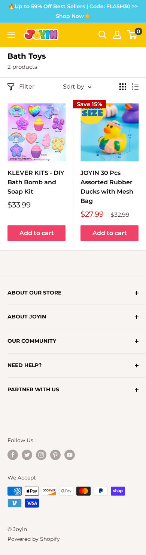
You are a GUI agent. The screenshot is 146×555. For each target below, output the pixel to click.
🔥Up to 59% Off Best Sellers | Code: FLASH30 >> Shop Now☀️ (73, 11)
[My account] (117, 35)
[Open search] (102, 35)
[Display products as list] (135, 86)
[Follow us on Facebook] (12, 454)
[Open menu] (11, 35)
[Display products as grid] (122, 86)
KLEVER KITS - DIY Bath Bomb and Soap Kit (35, 182)
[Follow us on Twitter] (27, 454)
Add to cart (36, 233)
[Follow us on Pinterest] (55, 454)
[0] (132, 34)
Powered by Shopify (33, 539)
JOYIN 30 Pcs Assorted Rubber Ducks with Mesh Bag (106, 186)
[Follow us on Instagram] (41, 454)
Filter (26, 86)
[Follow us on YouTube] (69, 454)
